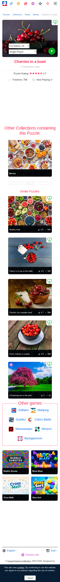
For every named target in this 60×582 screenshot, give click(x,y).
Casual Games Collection (19, 561)
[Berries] (30, 154)
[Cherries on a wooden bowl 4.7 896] (30, 293)
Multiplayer (11, 3)
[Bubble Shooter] (15, 459)
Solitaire (23, 410)
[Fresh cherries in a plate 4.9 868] (30, 335)
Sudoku (20, 419)
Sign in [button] (48, 3)
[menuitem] (11, 3)
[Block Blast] (44, 459)
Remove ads (32, 554)
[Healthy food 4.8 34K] (30, 210)
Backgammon (33, 438)
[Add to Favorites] (55, 22)
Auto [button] (53, 550)
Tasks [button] (19, 3)
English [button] (11, 550)
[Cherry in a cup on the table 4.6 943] (30, 252)
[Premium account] (33, 3)
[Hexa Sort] (44, 485)
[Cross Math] (15, 485)
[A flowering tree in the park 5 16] (30, 376)
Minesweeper (24, 428)
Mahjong (43, 410)
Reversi (46, 428)
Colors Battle (42, 419)
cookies (20, 567)
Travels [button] (26, 3)
